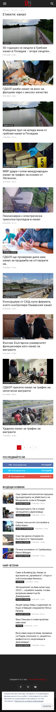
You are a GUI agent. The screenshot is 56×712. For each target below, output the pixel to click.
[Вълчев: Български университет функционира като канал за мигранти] (28, 326)
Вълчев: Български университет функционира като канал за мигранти (24, 346)
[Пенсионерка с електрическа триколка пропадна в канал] (28, 200)
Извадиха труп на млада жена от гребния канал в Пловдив (25, 131)
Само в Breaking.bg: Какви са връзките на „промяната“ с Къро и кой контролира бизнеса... (34, 575)
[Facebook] (20, 687)
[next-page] (36, 447)
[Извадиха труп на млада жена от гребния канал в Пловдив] (28, 114)
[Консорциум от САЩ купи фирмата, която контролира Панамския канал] (28, 285)
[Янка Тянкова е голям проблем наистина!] (8, 623)
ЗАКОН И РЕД (8, 125)
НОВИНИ (7, 43)
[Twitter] (28, 687)
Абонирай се (45, 476)
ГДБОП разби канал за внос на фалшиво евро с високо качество (25, 90)
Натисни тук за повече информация (28, 701)
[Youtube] (35, 687)
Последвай (46, 465)
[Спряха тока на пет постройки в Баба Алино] (8, 526)
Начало (6, 10)
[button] (4, 3)
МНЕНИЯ (19, 626)
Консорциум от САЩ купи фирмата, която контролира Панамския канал (27, 303)
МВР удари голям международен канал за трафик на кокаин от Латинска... (25, 175)
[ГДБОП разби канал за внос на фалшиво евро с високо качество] (28, 73)
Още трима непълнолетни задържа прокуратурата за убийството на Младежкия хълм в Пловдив (34, 497)
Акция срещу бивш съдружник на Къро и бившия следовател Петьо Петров (33, 607)
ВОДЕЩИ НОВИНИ (10, 84)
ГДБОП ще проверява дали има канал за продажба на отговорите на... (25, 260)
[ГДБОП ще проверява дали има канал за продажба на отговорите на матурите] (28, 241)
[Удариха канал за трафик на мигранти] (28, 412)
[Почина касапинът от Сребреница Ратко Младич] (8, 553)
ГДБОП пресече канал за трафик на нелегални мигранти (26, 389)
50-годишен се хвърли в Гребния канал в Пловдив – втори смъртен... (27, 49)
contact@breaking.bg (37, 679)
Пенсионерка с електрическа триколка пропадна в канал (22, 217)
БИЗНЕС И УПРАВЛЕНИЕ (12, 338)
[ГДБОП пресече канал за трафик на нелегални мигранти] (28, 371)
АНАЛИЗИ (19, 582)
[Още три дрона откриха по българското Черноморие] (8, 539)
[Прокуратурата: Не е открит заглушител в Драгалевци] (8, 512)
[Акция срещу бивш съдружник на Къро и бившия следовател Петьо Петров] (8, 608)
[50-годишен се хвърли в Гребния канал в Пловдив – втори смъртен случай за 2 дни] (28, 31)
